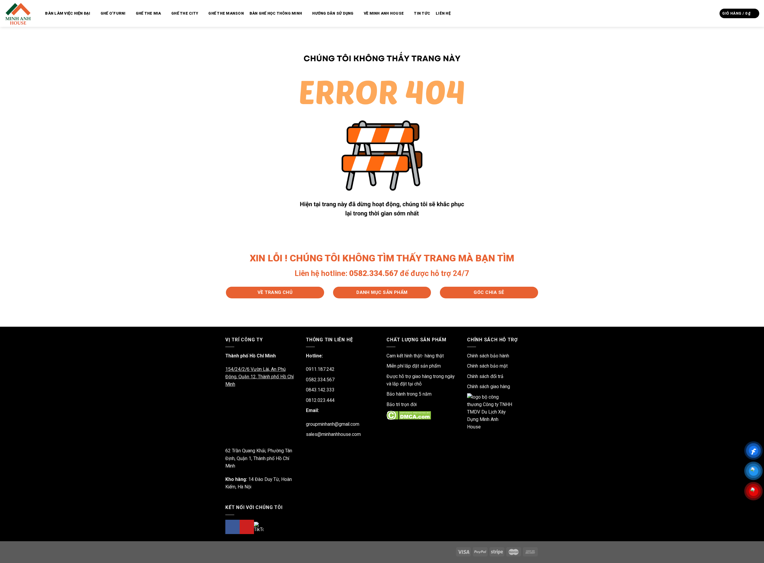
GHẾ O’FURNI (113, 13)
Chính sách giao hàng (488, 386)
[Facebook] (232, 527)
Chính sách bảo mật (487, 366)
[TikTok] (259, 527)
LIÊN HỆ (443, 13)
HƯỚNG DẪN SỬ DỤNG (332, 13)
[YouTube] (247, 527)
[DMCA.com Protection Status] (408, 415)
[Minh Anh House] (18, 13)
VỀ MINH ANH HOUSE (384, 13)
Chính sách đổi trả (485, 376)
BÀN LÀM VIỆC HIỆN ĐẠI (67, 13)
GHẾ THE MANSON (226, 13)
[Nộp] (713, 13)
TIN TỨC (422, 13)
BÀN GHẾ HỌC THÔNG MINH (275, 13)
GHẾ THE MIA (148, 13)
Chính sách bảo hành (488, 356)
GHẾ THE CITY (184, 13)
